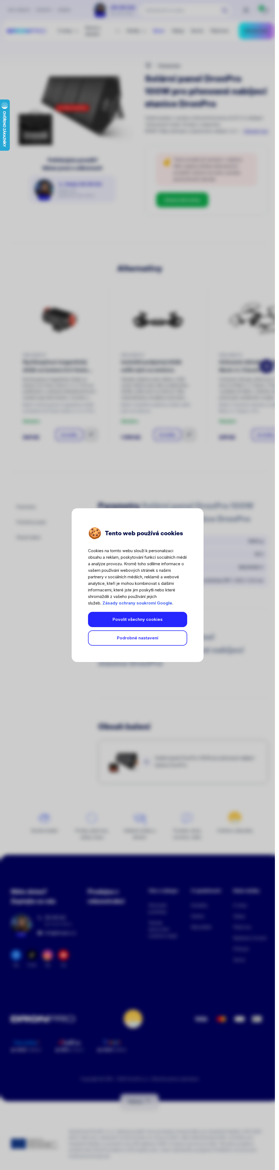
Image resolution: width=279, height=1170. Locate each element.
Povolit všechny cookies (138, 619)
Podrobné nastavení (137, 637)
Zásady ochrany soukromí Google (137, 603)
